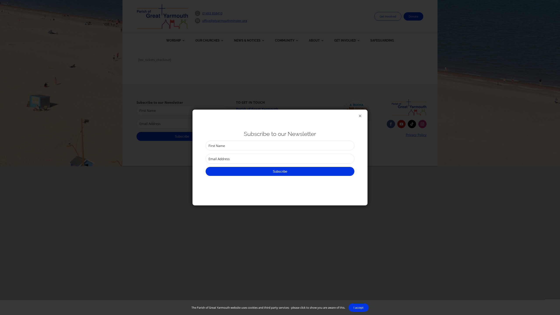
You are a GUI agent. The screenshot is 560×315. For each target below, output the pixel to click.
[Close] (360, 116)
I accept (359, 308)
